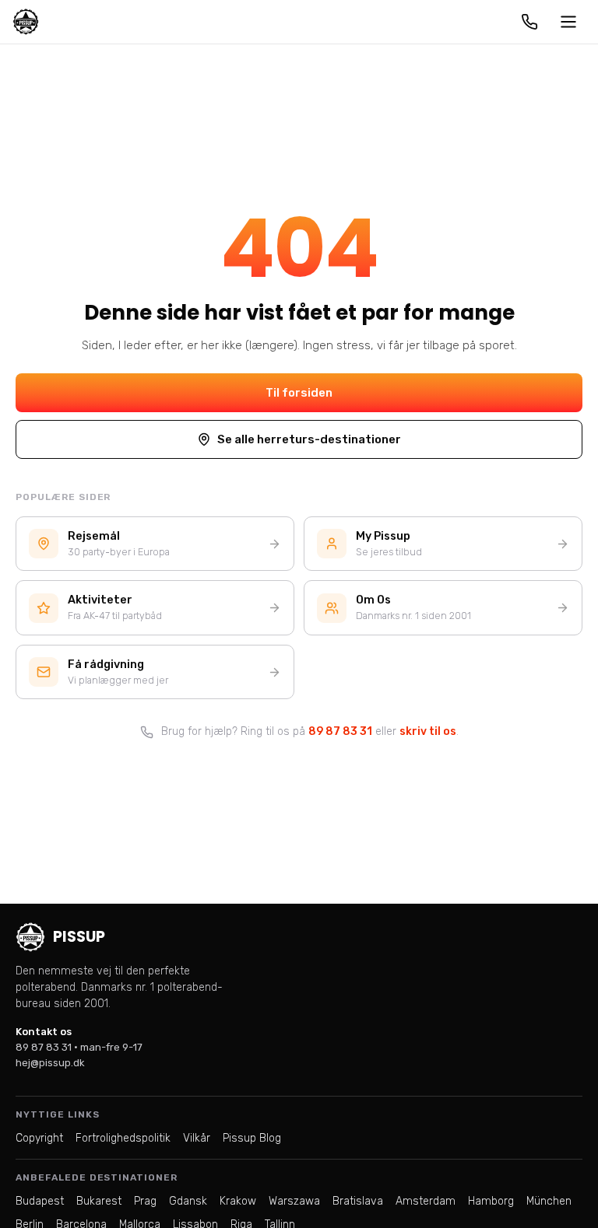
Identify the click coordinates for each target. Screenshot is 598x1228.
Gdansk (188, 1201)
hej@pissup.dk (50, 1063)
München (549, 1201)
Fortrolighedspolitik (123, 1138)
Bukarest (98, 1201)
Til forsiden (299, 393)
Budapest (40, 1201)
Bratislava (357, 1201)
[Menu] (568, 22)
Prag (145, 1201)
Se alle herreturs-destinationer (309, 439)
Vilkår (196, 1138)
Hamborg (491, 1201)
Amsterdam (426, 1201)
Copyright (39, 1138)
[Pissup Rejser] (25, 22)
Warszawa (294, 1201)
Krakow (238, 1201)
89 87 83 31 (340, 731)
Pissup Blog (252, 1138)
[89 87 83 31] (529, 22)
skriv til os (427, 731)
